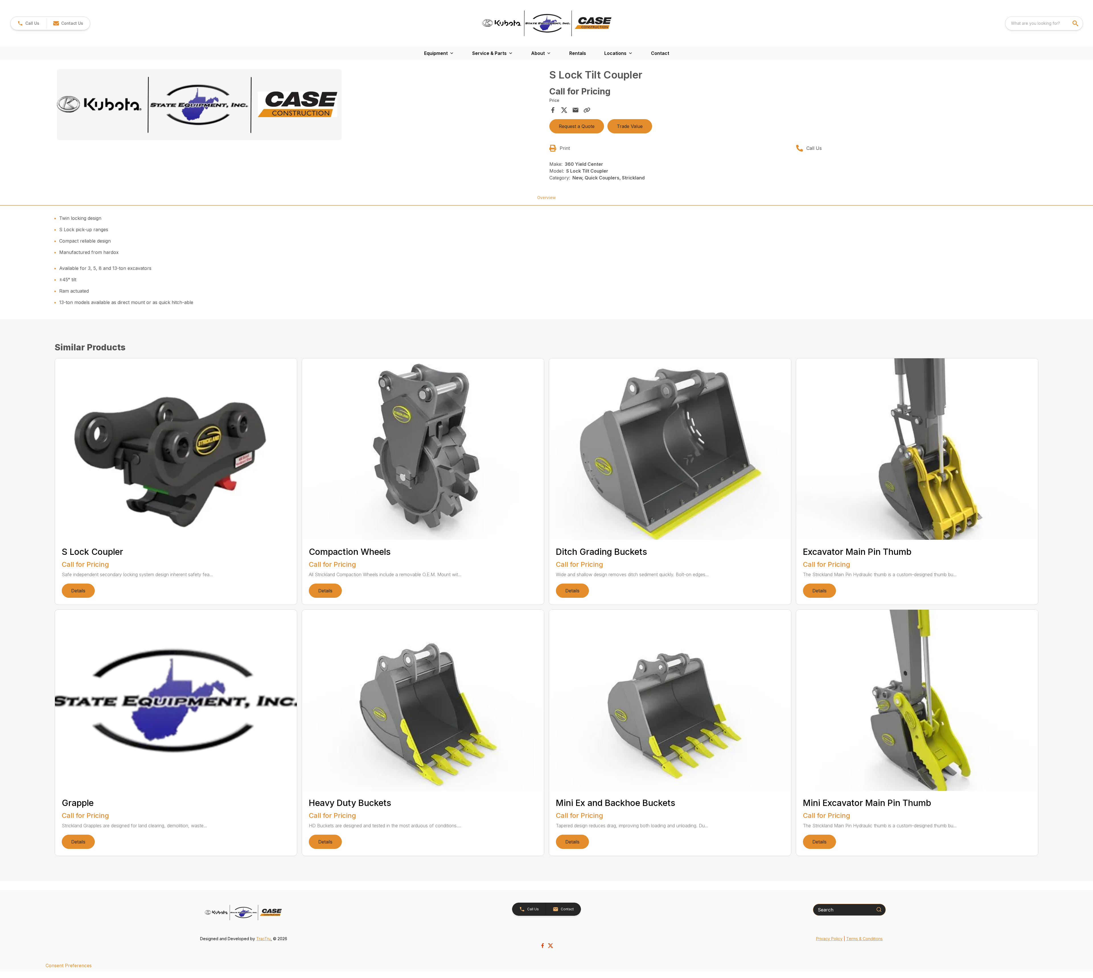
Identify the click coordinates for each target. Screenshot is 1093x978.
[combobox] (1044, 23)
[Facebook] (542, 945)
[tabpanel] (300, 105)
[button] (28, 23)
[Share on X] (564, 110)
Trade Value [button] (630, 126)
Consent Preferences (69, 965)
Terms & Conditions (864, 938)
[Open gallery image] (199, 104)
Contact (660, 53)
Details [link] (78, 591)
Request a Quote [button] (577, 126)
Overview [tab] (546, 197)
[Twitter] (550, 945)
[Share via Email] (575, 110)
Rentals (577, 53)
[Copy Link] (587, 110)
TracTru (263, 938)
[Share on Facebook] (552, 110)
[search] (1076, 23)
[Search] (879, 909)
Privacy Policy (829, 938)
